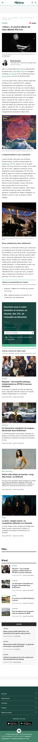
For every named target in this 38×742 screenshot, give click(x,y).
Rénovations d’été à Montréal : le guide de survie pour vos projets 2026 (18, 645)
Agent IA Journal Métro (18, 397)
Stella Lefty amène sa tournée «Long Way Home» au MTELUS (18, 475)
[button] (2, 2)
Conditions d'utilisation (18, 738)
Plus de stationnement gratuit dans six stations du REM (23, 612)
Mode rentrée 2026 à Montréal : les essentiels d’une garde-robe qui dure (16, 632)
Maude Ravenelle (15, 61)
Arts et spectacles (7, 471)
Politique (4, 378)
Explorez (19, 624)
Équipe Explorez (17, 662)
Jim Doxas (12, 74)
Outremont (15, 17)
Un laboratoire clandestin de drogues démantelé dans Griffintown (18, 429)
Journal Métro (17, 636)
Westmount (6, 164)
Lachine (14, 595)
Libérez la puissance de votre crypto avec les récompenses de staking (18, 658)
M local (5, 560)
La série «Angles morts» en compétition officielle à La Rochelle (17, 521)
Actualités (5, 425)
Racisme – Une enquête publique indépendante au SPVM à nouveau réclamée (17, 384)
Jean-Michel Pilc (18, 71)
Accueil (4, 17)
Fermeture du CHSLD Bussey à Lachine (23, 599)
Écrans (4, 517)
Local (9, 17)
